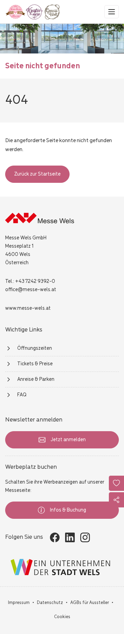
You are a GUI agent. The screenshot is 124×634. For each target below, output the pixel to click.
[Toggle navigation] (111, 11)
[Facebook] (55, 537)
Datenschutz (50, 602)
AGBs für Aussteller (89, 602)
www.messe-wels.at (28, 308)
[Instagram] (85, 537)
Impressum (19, 602)
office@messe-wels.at (30, 290)
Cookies (62, 617)
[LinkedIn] (70, 537)
